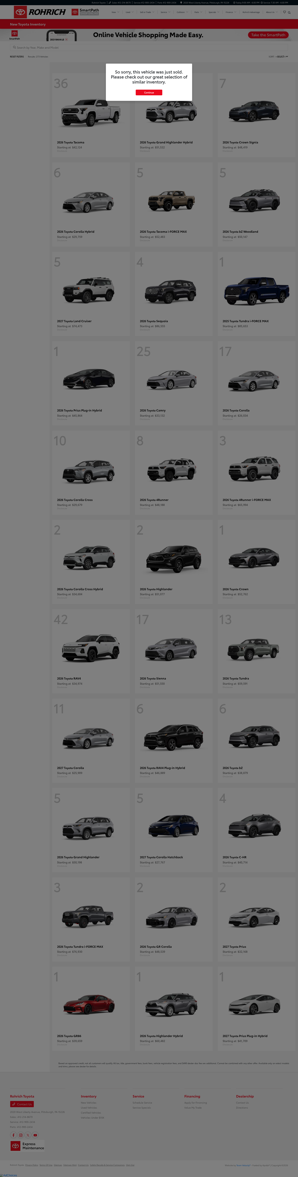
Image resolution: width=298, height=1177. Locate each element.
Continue (149, 92)
